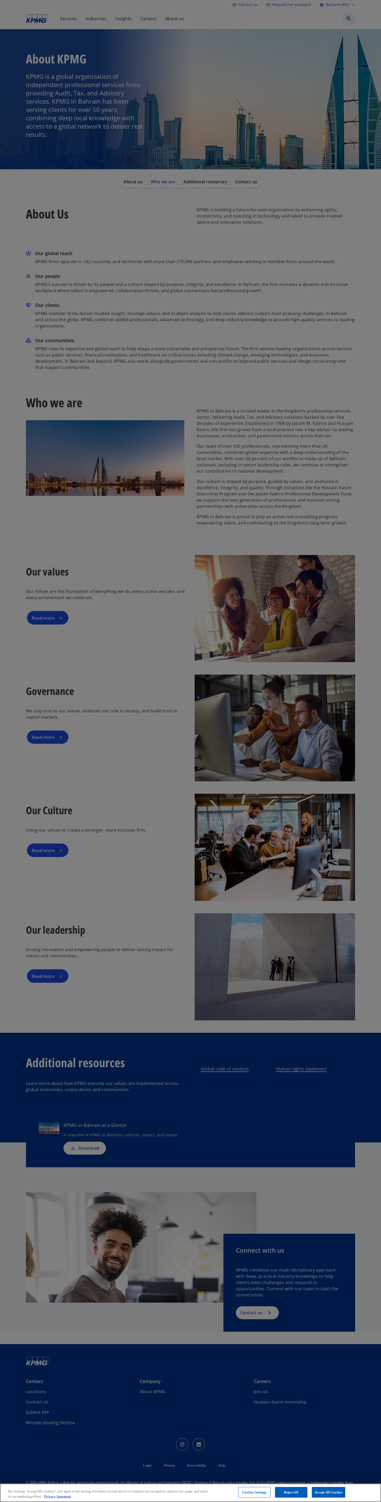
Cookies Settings (254, 1492)
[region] (190, 1493)
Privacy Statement (57, 1496)
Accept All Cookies (328, 1492)
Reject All (291, 1492)
